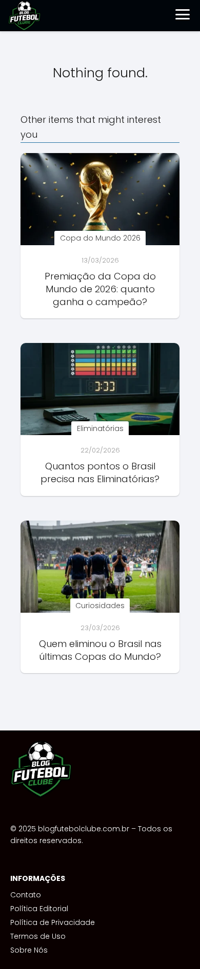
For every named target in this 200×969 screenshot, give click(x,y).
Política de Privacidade (52, 922)
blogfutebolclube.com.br (83, 829)
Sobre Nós (29, 950)
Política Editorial (39, 908)
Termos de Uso (38, 936)
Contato (25, 895)
